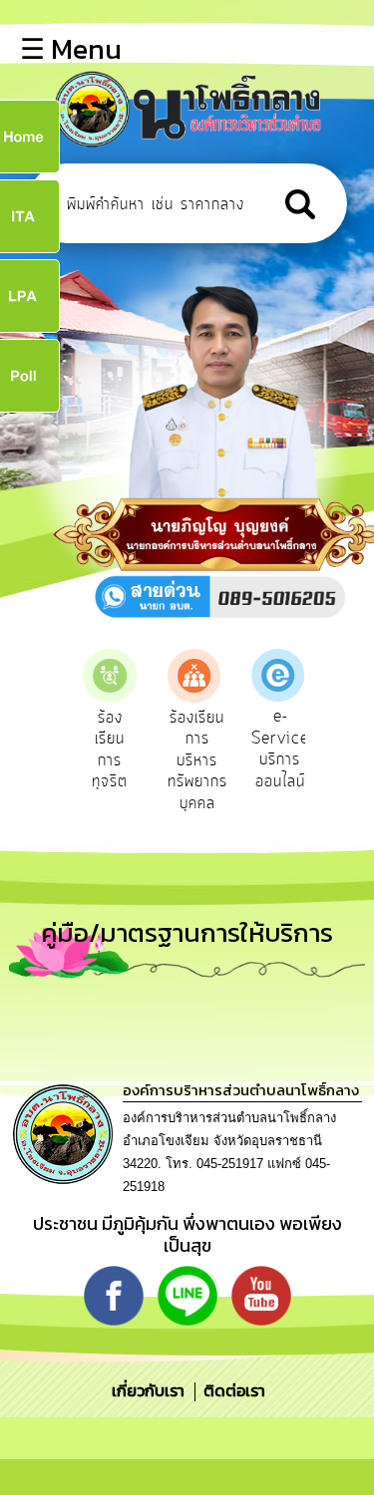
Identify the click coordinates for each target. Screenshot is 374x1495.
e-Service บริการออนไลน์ (280, 749)
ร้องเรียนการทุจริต (110, 750)
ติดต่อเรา (230, 1390)
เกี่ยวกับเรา (150, 1390)
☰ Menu (71, 49)
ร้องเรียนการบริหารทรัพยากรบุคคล (197, 760)
